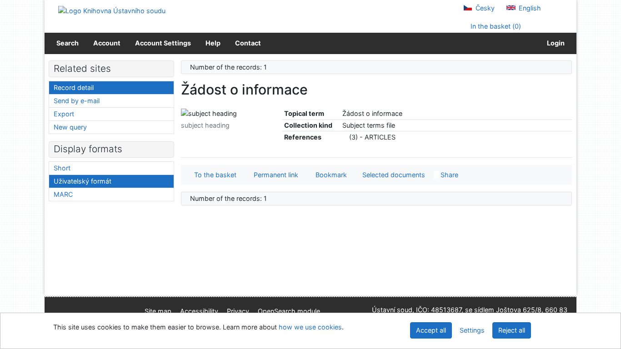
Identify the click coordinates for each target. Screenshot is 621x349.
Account (106, 43)
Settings (472, 330)
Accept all (431, 330)
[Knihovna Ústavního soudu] (111, 10)
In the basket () (495, 26)
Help (212, 43)
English (529, 8)
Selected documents (393, 175)
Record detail (74, 87)
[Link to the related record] (344, 137)
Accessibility (199, 311)
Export (64, 114)
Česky (484, 8)
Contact (248, 43)
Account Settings (163, 43)
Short (62, 168)
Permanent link (274, 175)
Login (554, 43)
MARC (63, 194)
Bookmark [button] (329, 175)
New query (70, 127)
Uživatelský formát (82, 181)
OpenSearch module (289, 311)
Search (67, 43)
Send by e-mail (77, 101)
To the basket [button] (213, 175)
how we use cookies (310, 327)
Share (448, 175)
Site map (158, 311)
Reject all (511, 330)
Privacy (238, 311)
